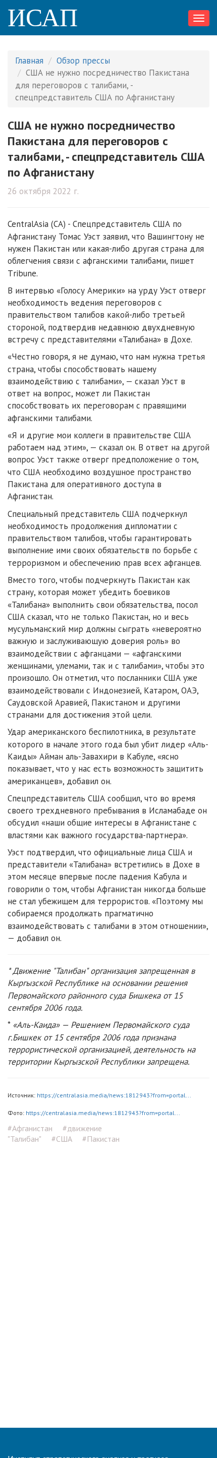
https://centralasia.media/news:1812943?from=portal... (114, 1095)
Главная (29, 60)
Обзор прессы (83, 60)
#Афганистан (30, 1128)
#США (61, 1139)
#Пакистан (101, 1139)
